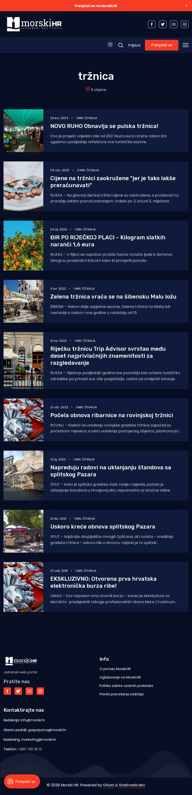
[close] (186, 5)
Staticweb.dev (132, 785)
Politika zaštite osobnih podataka (126, 685)
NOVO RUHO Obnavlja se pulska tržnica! (104, 126)
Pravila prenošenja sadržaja (122, 694)
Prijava (134, 45)
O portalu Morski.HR (115, 669)
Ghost (108, 785)
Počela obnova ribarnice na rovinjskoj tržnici (111, 415)
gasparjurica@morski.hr (47, 730)
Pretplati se (161, 45)
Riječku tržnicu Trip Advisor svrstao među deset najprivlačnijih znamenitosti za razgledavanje (108, 356)
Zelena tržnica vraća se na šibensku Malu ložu (113, 296)
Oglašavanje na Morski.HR (120, 677)
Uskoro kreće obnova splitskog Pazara (102, 526)
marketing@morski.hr (38, 739)
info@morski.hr (33, 720)
